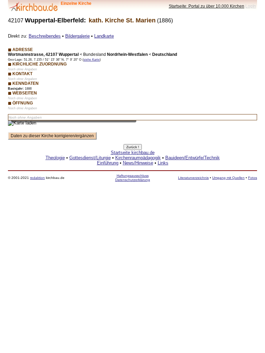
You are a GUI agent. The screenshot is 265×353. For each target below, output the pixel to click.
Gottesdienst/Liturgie (90, 157)
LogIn (250, 6)
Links (163, 162)
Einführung (107, 162)
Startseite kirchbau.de (133, 152)
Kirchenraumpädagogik (138, 157)
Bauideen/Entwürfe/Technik (192, 157)
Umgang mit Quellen (228, 178)
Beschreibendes (45, 36)
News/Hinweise (138, 162)
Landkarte (104, 36)
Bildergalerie (77, 36)
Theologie (55, 157)
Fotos (252, 178)
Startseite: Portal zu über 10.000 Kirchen (206, 6)
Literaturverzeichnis (193, 178)
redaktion (37, 178)
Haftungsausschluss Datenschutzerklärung (132, 178)
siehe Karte (92, 59)
